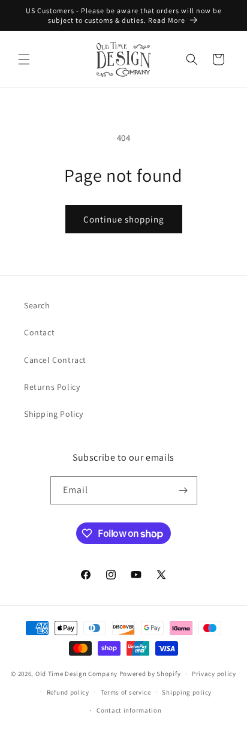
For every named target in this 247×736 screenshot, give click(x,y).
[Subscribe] (183, 490)
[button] (24, 59)
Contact (39, 332)
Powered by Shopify (150, 673)
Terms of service (126, 692)
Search (37, 305)
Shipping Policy (53, 413)
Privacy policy (214, 673)
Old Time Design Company (76, 673)
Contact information (129, 710)
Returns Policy (52, 386)
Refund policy (68, 692)
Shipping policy (187, 692)
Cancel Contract (55, 360)
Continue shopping (123, 219)
